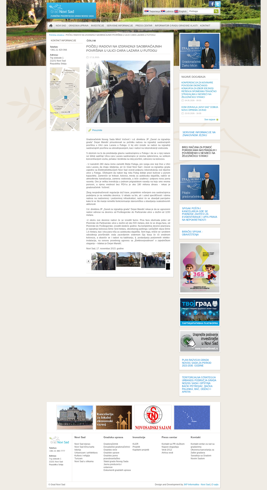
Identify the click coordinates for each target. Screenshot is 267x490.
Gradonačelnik (111, 444)
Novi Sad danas (82, 444)
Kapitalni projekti (141, 450)
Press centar (143, 25)
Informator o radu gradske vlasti (176, 25)
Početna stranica (50, 25)
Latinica (169, 11)
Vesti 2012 (167, 450)
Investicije (97, 25)
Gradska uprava (78, 25)
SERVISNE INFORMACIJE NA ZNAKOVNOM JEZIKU (199, 134)
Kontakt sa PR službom (173, 444)
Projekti (136, 447)
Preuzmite (97, 130)
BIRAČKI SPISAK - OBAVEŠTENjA (192, 233)
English (183, 11)
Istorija (77, 450)
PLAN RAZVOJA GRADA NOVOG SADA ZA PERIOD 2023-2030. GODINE (196, 363)
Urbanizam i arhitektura (86, 452)
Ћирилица (154, 11)
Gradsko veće (110, 450)
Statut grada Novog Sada (116, 461)
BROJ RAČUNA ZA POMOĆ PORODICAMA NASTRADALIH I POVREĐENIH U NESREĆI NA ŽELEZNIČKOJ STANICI (199, 151)
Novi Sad (61, 25)
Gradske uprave (111, 452)
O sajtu (215, 484)
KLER (135, 444)
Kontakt (205, 25)
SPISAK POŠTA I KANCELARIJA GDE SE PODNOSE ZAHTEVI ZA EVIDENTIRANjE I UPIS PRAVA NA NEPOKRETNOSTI (199, 214)
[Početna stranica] (71, 18)
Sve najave (209, 119)
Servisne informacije (120, 25)
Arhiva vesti (167, 452)
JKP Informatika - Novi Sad (197, 484)
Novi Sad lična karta (84, 447)
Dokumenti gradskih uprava (117, 470)
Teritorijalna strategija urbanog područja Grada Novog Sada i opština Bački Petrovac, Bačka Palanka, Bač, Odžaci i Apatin (199, 384)
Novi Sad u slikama (84, 461)
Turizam (78, 458)
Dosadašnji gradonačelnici (117, 447)
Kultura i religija (82, 455)
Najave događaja (193, 76)
